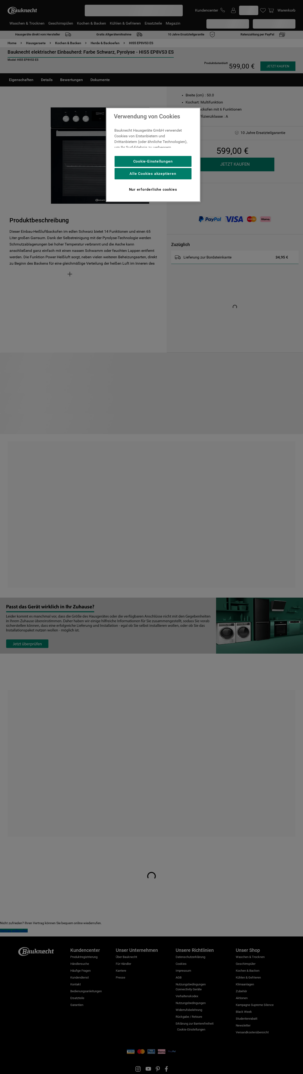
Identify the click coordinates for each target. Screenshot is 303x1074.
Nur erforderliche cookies (153, 189)
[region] (153, 155)
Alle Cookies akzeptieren (152, 173)
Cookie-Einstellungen (153, 161)
